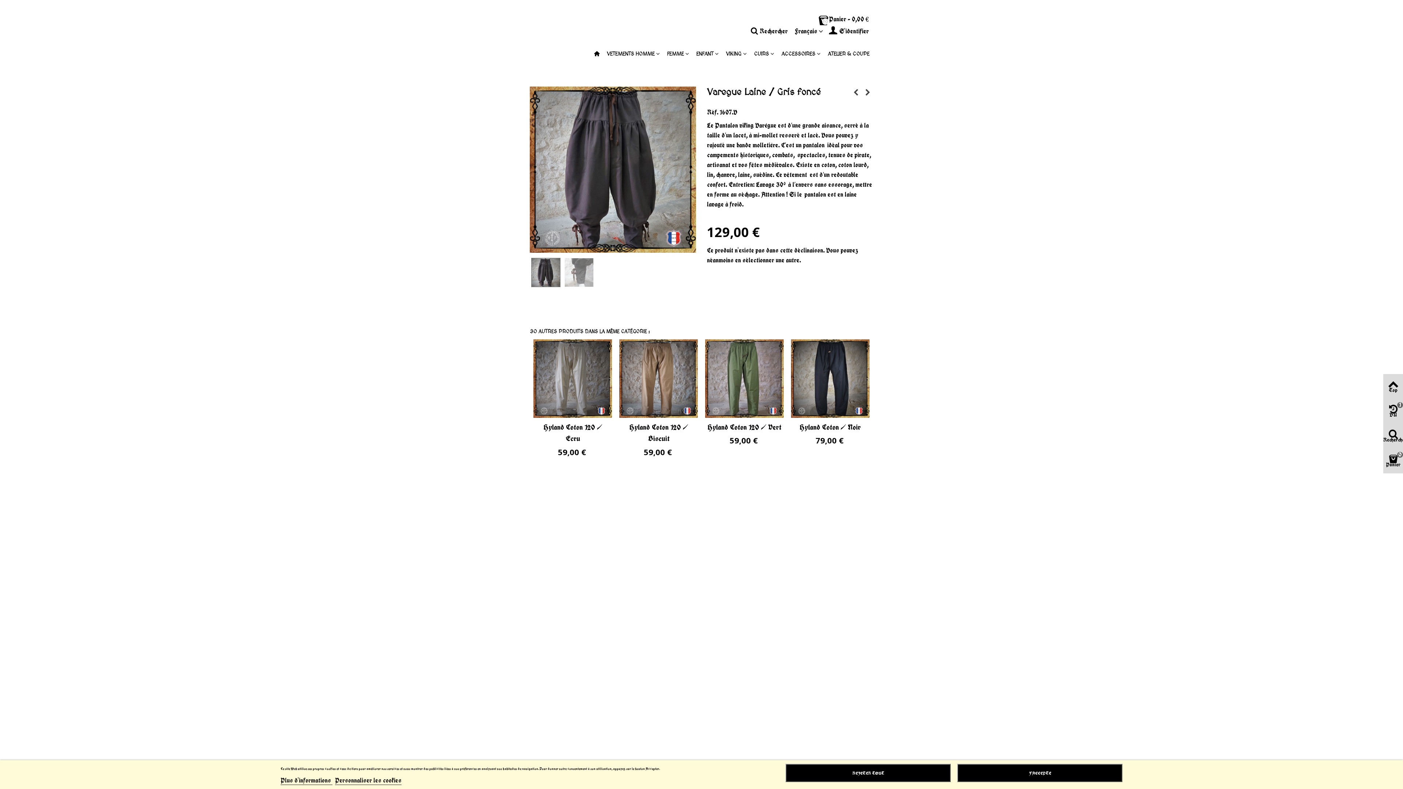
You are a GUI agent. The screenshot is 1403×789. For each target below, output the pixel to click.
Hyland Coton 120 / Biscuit (659, 432)
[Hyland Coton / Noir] (830, 378)
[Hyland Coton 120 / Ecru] (572, 378)
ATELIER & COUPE (849, 54)
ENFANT (705, 54)
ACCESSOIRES (798, 54)
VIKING (734, 54)
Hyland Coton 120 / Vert (745, 427)
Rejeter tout (868, 773)
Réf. (712, 112)
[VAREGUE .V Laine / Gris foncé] (546, 272)
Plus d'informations (306, 780)
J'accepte (1040, 773)
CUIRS (761, 54)
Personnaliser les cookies (368, 780)
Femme (675, 54)
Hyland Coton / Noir (830, 427)
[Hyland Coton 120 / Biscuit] (658, 378)
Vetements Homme (631, 54)
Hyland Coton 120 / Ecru (573, 432)
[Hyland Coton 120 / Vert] (744, 378)
